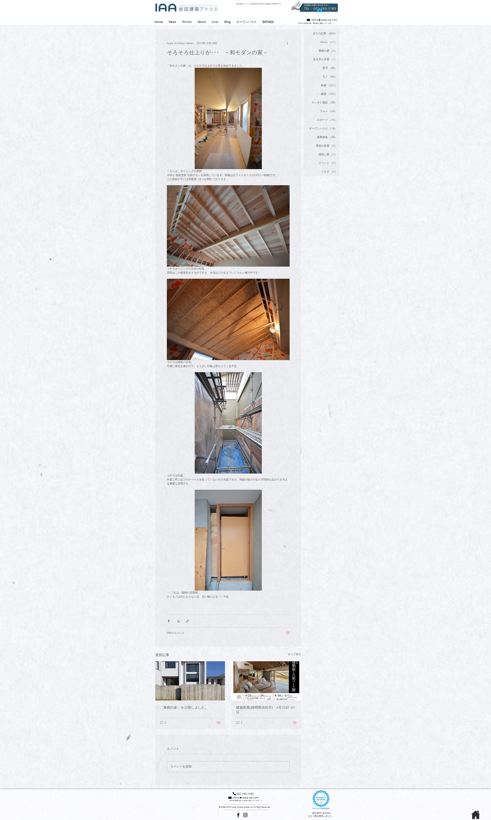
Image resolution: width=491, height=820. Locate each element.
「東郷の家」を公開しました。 (184, 707)
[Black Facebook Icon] (238, 815)
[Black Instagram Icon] (245, 815)
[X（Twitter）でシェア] (178, 621)
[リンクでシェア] (187, 621)
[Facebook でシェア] (169, 621)
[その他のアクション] (287, 43)
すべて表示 (294, 654)
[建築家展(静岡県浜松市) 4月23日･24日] (266, 680)
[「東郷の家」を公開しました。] (190, 680)
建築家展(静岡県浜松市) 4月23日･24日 (265, 709)
